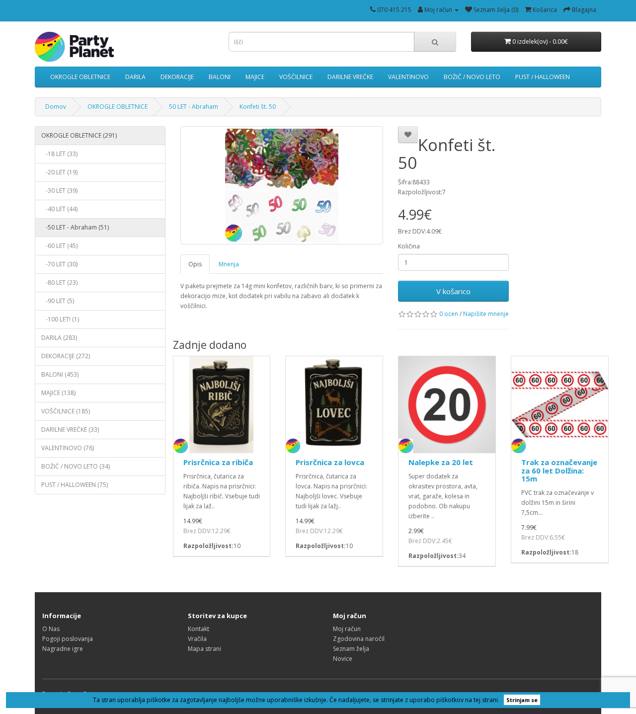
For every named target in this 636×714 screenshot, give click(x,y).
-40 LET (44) (59, 209)
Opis (195, 264)
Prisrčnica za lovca (330, 462)
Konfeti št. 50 (257, 106)
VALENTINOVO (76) (67, 448)
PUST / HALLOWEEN (542, 77)
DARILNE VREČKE (350, 77)
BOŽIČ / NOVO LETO (472, 77)
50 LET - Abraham (193, 106)
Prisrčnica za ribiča (218, 462)
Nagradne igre (62, 648)
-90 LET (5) (57, 301)
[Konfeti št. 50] (282, 185)
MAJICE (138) (58, 393)
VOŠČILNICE (296, 77)
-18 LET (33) (59, 154)
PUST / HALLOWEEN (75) (74, 484)
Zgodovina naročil (359, 639)
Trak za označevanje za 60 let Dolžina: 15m (559, 470)
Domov (55, 106)
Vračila (197, 639)
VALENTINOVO (408, 77)
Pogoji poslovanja (67, 639)
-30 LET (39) (59, 190)
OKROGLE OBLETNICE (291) (79, 135)
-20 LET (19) (59, 172)
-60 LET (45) (59, 245)
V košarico (453, 291)
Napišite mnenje (486, 314)
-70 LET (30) (59, 264)
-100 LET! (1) (60, 319)
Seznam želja (351, 648)
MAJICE (254, 77)
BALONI (220, 77)
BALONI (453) (60, 374)
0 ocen (448, 314)
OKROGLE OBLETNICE (80, 77)
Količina (409, 246)
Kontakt (198, 629)
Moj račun (347, 629)
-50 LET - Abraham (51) (75, 227)
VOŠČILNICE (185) (65, 411)
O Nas (51, 629)
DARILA (135, 77)
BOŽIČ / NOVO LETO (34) (75, 466)
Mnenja (229, 264)
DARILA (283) (59, 337)
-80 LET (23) (59, 282)
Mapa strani (204, 648)
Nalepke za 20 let (440, 462)
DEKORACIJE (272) (65, 356)
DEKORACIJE (177, 77)
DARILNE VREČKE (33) (70, 429)
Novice (342, 658)
